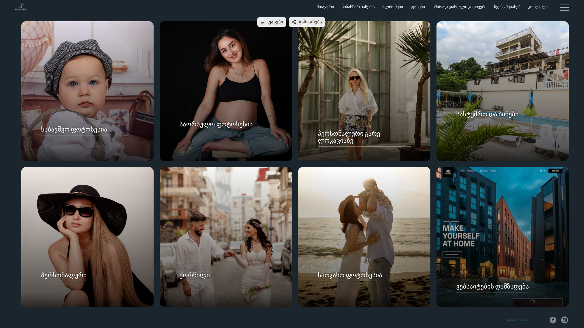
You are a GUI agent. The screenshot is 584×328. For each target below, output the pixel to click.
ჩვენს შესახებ (507, 6)
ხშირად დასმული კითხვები (459, 6)
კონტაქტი (538, 6)
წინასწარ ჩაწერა (358, 6)
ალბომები (392, 6)
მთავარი (325, 6)
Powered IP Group (516, 320)
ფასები (418, 6)
